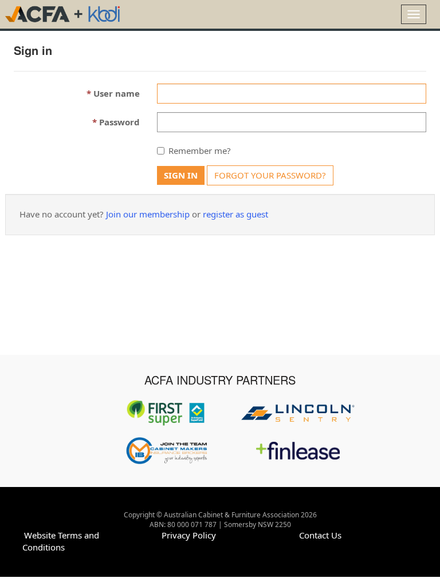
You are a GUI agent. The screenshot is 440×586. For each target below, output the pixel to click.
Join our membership (148, 214)
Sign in (181, 175)
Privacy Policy (189, 535)
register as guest (235, 214)
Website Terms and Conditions (60, 541)
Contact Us (320, 535)
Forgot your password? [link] (270, 175)
